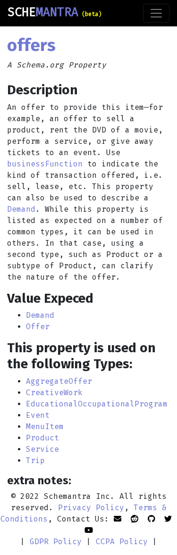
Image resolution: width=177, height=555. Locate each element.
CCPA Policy (122, 541)
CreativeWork (54, 392)
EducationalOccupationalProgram (97, 403)
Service (42, 449)
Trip (35, 460)
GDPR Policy (56, 541)
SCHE (54, 12)
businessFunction (45, 163)
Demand (21, 209)
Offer (38, 326)
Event (38, 415)
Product (42, 437)
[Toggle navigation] (156, 13)
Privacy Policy (91, 507)
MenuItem (45, 426)
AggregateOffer (59, 381)
